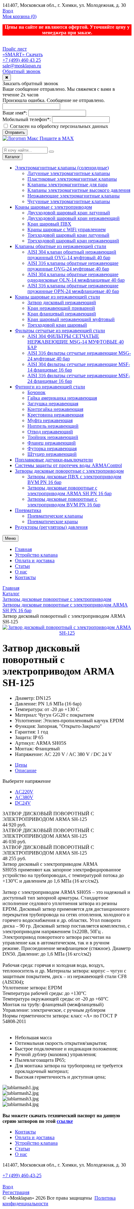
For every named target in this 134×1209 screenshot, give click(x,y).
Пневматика (28, 510)
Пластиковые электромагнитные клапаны (72, 179)
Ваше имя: (14, 112)
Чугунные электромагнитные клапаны (68, 201)
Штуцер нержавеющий (52, 454)
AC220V (24, 791)
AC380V (24, 797)
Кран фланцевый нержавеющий (61, 313)
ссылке (65, 1121)
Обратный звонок (21, 71)
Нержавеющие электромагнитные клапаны (73, 195)
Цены (21, 765)
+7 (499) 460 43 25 (21, 60)
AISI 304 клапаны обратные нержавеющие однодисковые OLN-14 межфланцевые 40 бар (76, 277)
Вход (7, 10)
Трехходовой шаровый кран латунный (68, 235)
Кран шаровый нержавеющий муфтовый (71, 319)
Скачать (34, 54)
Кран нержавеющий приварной (61, 308)
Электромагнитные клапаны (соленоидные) (62, 167)
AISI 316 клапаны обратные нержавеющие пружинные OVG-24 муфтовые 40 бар (72, 266)
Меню (10, 538)
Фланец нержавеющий (51, 443)
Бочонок (36, 392)
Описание (25, 770)
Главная (23, 549)
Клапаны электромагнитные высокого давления (78, 190)
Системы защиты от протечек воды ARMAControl (68, 465)
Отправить (15, 132)
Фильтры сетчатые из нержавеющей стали (60, 330)
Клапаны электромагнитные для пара (67, 184)
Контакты (25, 577)
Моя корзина (19, 16)
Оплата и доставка (35, 560)
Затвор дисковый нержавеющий (61, 302)
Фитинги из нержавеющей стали (50, 386)
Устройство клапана (36, 555)
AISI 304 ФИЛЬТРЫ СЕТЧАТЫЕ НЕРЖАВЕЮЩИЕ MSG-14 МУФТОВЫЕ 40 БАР (75, 342)
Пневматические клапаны (55, 516)
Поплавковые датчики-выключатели (54, 459)
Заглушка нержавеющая (52, 403)
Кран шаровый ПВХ (49, 224)
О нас (21, 571)
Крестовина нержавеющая (55, 414)
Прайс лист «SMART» (14, 51)
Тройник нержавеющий (52, 437)
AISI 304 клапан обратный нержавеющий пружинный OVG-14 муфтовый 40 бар (71, 254)
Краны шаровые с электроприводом (53, 207)
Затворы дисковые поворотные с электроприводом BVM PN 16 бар (63, 501)
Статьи (22, 566)
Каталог (12, 156)
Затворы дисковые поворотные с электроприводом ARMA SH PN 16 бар (69, 490)
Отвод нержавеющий (50, 431)
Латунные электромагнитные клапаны (68, 173)
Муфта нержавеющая (50, 420)
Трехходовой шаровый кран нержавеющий (73, 240)
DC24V (23, 803)
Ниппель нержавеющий (53, 426)
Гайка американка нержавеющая (62, 398)
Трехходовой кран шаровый (57, 325)
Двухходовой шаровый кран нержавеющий (73, 218)
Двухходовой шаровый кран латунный (68, 212)
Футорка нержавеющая (52, 448)
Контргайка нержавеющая (55, 409)
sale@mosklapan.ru (21, 65)
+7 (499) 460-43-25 (21, 1175)
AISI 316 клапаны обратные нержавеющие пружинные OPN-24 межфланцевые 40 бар (73, 288)
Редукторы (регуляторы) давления (51, 527)
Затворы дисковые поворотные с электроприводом (69, 471)
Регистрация (15, 1192)
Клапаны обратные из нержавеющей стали (60, 246)
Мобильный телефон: (26, 119)
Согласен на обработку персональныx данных (58, 126)
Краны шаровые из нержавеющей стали (57, 297)
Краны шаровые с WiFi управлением (66, 229)
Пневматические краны (52, 521)
